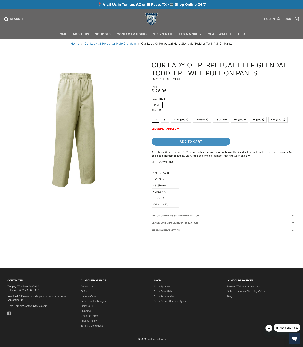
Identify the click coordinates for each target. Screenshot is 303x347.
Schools (103, 34)
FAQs (84, 291)
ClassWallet (220, 34)
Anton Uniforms (157, 339)
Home (62, 34)
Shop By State (162, 286)
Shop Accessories (164, 296)
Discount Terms (89, 315)
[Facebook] (9, 313)
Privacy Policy (89, 320)
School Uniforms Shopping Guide (246, 291)
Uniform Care (88, 296)
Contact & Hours (132, 34)
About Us (81, 34)
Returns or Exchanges (93, 301)
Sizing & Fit (163, 34)
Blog (229, 296)
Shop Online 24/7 (190, 4)
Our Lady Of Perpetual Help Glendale (110, 43)
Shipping (86, 310)
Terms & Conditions (92, 325)
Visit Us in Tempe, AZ (122, 4)
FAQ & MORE (188, 34)
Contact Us (87, 286)
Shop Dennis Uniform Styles (170, 301)
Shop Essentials (163, 291)
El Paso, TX (157, 4)
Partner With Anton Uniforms (243, 286)
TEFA (241, 34)
